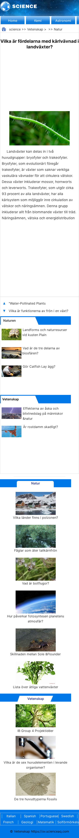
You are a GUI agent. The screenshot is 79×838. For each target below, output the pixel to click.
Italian (11, 816)
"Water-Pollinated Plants (27, 303)
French (8, 822)
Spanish (30, 816)
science (15, 29)
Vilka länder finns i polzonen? (35, 518)
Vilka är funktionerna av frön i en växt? (39, 311)
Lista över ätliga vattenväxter (35, 687)
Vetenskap (35, 29)
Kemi (38, 21)
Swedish (67, 816)
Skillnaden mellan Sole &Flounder (35, 654)
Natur (58, 29)
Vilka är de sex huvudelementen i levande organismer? (35, 764)
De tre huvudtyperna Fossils (35, 799)
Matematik (46, 822)
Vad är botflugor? (35, 583)
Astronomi (63, 21)
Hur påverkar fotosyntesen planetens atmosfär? (35, 618)
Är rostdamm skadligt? (40, 427)
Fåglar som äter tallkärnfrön (35, 550)
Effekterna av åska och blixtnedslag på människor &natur (43, 413)
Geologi (27, 822)
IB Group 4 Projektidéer (35, 731)
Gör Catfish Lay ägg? (39, 366)
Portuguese (49, 816)
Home (12, 21)
